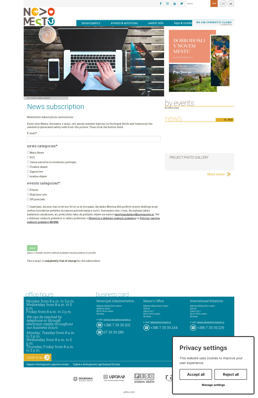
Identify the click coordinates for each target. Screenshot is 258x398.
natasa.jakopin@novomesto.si (210, 322)
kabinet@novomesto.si (160, 322)
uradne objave (38, 176)
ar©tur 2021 (129, 392)
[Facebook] (160, 3)
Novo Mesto (47, 16)
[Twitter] (181, 3)
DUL (32, 157)
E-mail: (32, 133)
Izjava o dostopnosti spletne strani (47, 364)
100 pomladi (37, 199)
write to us (35, 357)
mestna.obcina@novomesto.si (117, 319)
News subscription (40, 97)
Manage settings (213, 385)
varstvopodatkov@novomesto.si (134, 214)
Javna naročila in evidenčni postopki (53, 162)
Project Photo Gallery (189, 157)
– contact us (214, 23)
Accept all (195, 374)
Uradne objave (38, 166)
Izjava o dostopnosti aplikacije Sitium (96, 364)
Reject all (231, 374)
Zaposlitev (36, 171)
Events (33, 189)
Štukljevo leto (38, 194)
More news (216, 174)
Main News (36, 152)
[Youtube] (174, 3)
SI (231, 3)
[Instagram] (167, 3)
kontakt (223, 4)
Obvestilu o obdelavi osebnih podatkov (112, 218)
